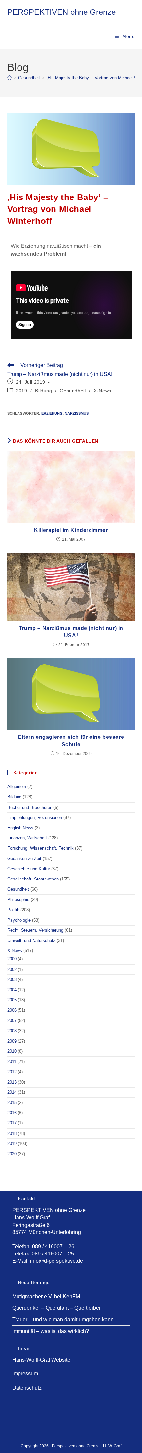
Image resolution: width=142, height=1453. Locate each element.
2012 (12, 1071)
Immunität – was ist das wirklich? (50, 1331)
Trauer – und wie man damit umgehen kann (63, 1319)
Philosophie (18, 899)
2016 (12, 1112)
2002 (12, 969)
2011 (11, 1061)
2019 (21, 390)
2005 (12, 999)
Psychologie (19, 920)
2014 (12, 1092)
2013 (12, 1082)
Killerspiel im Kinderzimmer (71, 530)
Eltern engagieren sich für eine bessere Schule (71, 740)
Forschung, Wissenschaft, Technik (40, 848)
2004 (12, 989)
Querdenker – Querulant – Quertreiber (56, 1308)
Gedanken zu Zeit (24, 858)
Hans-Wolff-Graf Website (41, 1360)
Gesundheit (73, 390)
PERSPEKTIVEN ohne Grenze (61, 12)
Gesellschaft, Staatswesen (33, 879)
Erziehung (52, 413)
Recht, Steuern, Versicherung (35, 930)
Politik (13, 909)
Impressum (25, 1373)
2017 (12, 1122)
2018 (12, 1133)
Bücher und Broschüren (29, 807)
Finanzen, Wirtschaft (27, 837)
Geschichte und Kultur (28, 868)
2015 (12, 1102)
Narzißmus (77, 413)
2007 (12, 1020)
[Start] (9, 77)
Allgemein (16, 786)
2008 (12, 1030)
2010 (12, 1051)
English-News (20, 827)
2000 (12, 958)
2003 (12, 979)
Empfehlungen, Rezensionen (34, 817)
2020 (12, 1153)
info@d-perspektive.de (56, 1261)
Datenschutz (27, 1388)
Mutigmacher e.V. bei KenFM (46, 1296)
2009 (12, 1041)
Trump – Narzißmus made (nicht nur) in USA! (71, 631)
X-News (102, 390)
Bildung (43, 390)
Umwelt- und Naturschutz (31, 940)
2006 (12, 1010)
